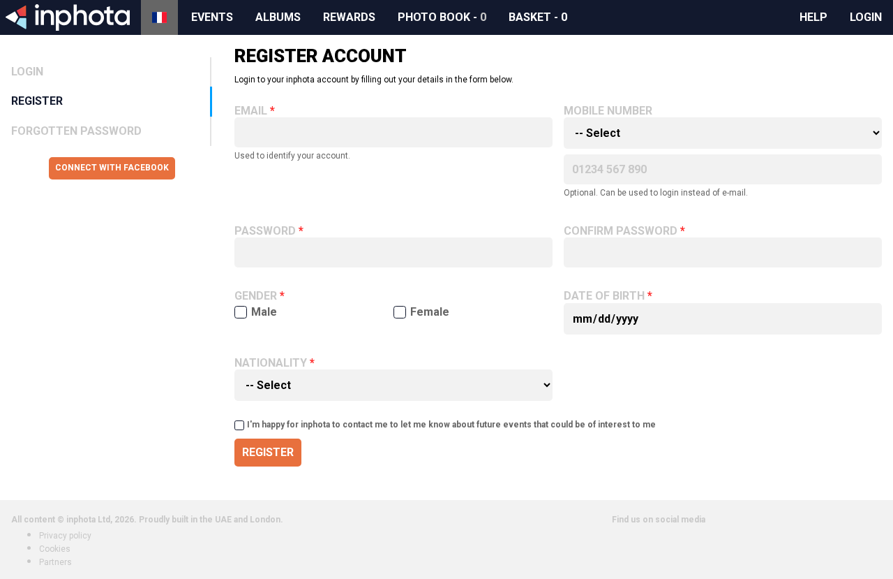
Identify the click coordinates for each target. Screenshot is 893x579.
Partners (55, 562)
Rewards (349, 17)
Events (212, 17)
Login (866, 17)
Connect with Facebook (112, 168)
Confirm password (620, 231)
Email (250, 111)
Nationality (270, 363)
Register (37, 101)
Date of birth (604, 296)
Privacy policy (65, 536)
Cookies (54, 549)
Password (265, 231)
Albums (278, 17)
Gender (255, 296)
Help (813, 17)
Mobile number (608, 111)
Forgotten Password (76, 131)
